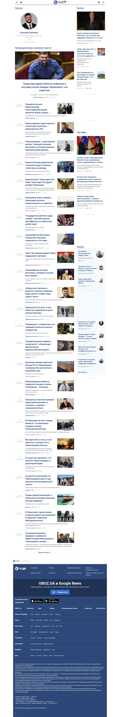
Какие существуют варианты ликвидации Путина (86, 281)
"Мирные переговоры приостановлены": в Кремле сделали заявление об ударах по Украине (90, 198)
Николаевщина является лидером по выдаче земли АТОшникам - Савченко (38, 384)
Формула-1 (57, 620)
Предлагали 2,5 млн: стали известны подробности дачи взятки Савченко (39, 310)
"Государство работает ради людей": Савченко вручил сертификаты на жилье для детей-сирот (38, 220)
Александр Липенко (83, 366)
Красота (45, 655)
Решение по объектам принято (34, 374)
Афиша (32, 655)
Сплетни (38, 655)
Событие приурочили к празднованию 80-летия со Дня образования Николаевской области (46, 524)
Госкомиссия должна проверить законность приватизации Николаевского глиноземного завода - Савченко (39, 537)
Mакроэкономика (48, 644)
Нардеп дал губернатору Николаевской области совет (40, 260)
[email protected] (36, 703)
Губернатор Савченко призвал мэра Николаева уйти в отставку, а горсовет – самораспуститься (39, 403)
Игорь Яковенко (82, 286)
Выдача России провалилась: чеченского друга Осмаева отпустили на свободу (39, 165)
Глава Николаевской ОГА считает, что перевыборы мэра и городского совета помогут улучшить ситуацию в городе (49, 412)
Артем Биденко (82, 354)
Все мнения (82, 372)
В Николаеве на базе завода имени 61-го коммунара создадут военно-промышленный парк (38, 424)
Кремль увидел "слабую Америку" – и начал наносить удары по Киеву (87, 336)
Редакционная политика (74, 573)
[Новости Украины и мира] (16, 561)
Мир (39, 608)
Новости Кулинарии (49, 638)
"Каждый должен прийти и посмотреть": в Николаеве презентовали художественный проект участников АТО (38, 345)
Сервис (57, 632)
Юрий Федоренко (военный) (85, 258)
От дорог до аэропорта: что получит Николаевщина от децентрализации (38, 461)
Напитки (39, 638)
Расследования (67, 608)
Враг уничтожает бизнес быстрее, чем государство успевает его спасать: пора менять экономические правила (87, 349)
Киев (31, 614)
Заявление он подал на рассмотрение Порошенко (36, 244)
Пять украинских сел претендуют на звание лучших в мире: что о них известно (86, 75)
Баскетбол (39, 620)
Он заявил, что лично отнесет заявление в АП (45, 95)
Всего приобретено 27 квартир (34, 227)
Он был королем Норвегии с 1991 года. (89, 41)
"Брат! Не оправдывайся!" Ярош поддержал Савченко (40, 254)
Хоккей (46, 620)
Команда (51, 568)
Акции (51, 632)
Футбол (32, 620)
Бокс (51, 620)
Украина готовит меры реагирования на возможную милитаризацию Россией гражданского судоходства (89, 186)
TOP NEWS (81, 132)
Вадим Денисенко (83, 273)
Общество (28, 357)
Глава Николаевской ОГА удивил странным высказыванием (44, 300)
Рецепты (33, 638)
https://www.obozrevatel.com (77, 664)
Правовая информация (73, 568)
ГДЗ (31, 626)
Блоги (75, 608)
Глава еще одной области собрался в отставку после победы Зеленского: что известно (44, 87)
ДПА (52, 626)
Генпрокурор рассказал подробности (36, 333)
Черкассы (58, 614)
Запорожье (44, 614)
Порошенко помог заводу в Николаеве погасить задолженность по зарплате (39, 200)
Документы (52, 573)
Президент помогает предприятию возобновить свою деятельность (40, 207)
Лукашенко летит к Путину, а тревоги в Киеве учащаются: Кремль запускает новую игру (87, 269)
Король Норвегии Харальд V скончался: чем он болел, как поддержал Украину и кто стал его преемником (90, 35)
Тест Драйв (33, 632)
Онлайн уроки (46, 626)
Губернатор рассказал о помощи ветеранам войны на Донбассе (38, 391)
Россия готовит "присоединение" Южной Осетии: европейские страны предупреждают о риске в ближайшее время (90, 160)
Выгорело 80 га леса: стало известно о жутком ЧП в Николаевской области (38, 442)
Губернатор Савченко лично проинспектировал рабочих (42, 487)
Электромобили (43, 632)
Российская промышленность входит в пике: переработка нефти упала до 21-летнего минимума (85, 253)
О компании (34, 568)
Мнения (80, 247)
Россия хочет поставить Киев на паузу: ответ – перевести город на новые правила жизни (86, 324)
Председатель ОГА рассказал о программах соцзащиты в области (45, 116)
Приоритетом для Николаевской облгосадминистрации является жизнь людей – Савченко (37, 108)
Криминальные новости (31, 174)
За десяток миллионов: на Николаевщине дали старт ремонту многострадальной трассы (38, 480)
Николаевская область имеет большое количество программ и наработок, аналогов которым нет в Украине (48, 154)
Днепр (51, 614)
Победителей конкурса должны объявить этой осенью (84, 84)
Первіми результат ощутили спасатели (37, 504)
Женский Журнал (59, 655)
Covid (53, 649)
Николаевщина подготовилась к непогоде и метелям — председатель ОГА (40, 126)
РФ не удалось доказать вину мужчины (37, 171)
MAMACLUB (47, 649)
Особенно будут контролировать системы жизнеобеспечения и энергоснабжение (38, 133)
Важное (80, 8)
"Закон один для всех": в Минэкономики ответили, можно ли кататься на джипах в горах (86, 52)
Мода (50, 655)
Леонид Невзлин (82, 341)
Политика (30, 608)
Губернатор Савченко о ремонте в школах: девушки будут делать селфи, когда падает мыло (38, 292)
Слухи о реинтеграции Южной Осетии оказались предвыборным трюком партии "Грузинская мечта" (90, 166)
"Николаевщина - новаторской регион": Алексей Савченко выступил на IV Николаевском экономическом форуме (39, 145)
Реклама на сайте (35, 573)
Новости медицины (36, 649)
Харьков (37, 614)
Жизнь (52, 608)
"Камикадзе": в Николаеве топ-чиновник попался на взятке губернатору (40, 327)
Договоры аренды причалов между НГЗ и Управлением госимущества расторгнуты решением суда (38, 366)
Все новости (100, 608)
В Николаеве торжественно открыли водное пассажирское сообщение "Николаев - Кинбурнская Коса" (40, 516)
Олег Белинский (82, 328)
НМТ (61, 626)
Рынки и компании (30, 157)
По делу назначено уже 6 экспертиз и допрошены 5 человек (40, 279)
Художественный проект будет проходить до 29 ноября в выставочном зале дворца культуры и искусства (48, 353)
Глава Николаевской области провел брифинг (39, 316)
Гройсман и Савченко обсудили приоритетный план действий (39, 467)
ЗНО (57, 626)
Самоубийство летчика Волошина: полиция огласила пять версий (39, 273)
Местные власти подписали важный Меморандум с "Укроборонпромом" (47, 432)
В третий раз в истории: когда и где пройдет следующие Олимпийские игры (87, 362)
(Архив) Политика (38, 97)
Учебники (37, 626)
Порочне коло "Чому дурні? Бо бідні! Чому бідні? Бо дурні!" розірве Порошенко (39, 182)
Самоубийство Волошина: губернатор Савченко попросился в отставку (37, 238)
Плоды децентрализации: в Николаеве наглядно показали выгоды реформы (40, 498)
